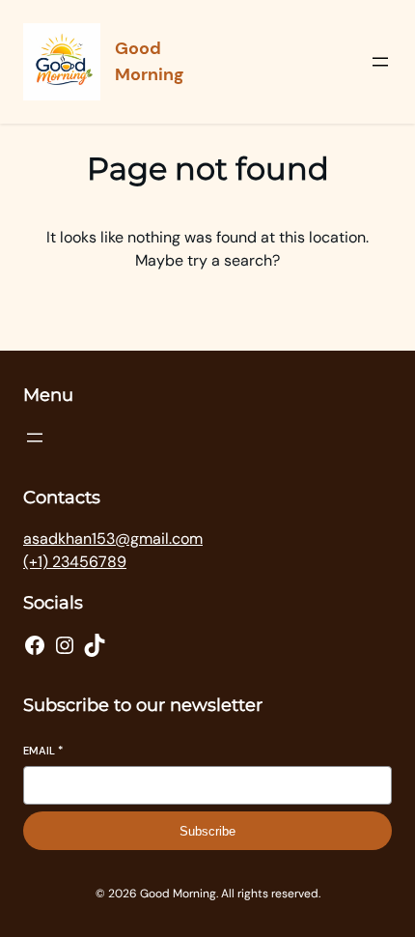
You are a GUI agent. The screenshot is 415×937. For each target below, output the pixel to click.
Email (43, 750)
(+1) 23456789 (74, 562)
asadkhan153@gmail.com (113, 538)
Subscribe (207, 831)
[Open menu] (380, 61)
